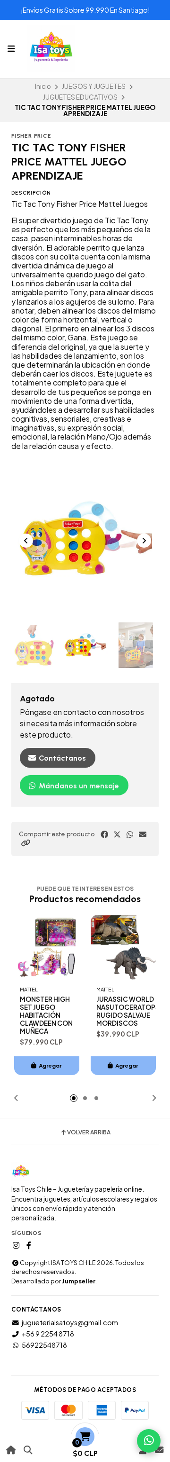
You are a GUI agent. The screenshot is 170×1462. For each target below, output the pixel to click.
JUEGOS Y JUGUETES (94, 86)
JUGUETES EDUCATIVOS (80, 97)
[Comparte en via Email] (142, 834)
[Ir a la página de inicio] (11, 1450)
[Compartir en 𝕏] (117, 834)
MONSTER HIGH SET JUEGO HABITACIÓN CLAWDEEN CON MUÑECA (46, 1015)
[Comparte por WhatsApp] (130, 834)
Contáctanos (61, 758)
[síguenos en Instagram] (16, 1245)
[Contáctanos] (158, 1450)
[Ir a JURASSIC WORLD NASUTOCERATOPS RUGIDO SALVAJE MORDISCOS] (123, 947)
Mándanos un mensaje (78, 785)
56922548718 (44, 1345)
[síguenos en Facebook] (29, 1245)
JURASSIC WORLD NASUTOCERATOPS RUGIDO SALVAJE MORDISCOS (128, 1011)
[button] (25, 843)
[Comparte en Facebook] (104, 834)
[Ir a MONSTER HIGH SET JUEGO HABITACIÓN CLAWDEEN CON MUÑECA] (46, 947)
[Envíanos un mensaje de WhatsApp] (149, 1441)
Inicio (43, 86)
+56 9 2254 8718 (48, 1333)
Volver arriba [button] (88, 1132)
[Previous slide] (26, 541)
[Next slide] (144, 541)
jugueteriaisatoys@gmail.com (70, 1322)
